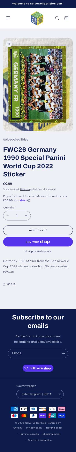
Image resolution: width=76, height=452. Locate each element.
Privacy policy (34, 428)
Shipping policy (51, 434)
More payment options (38, 251)
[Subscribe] (63, 353)
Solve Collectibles (35, 423)
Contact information (40, 440)
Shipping (25, 189)
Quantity (8, 207)
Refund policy (54, 428)
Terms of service (29, 434)
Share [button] (11, 284)
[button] (8, 18)
